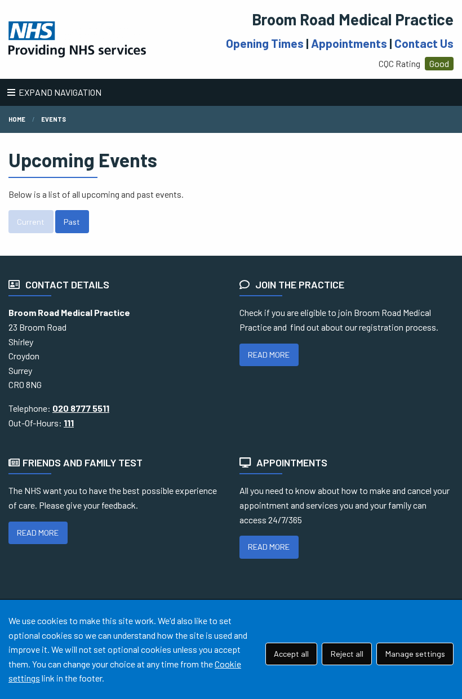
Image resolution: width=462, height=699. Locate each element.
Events (53, 119)
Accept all (291, 653)
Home (16, 119)
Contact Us (424, 43)
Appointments (349, 43)
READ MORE (269, 354)
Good (439, 63)
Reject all (347, 653)
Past (72, 221)
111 (69, 422)
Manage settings (415, 653)
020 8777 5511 (80, 408)
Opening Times (265, 43)
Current (31, 221)
